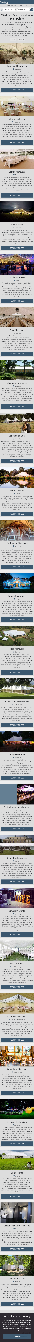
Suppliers (10, 5)
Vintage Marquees (17, 754)
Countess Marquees (17, 1016)
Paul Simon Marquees (17, 543)
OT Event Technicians (17, 1122)
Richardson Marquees (17, 1069)
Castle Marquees (17, 277)
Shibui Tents (17, 1173)
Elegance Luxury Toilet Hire (17, 1225)
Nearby (20, 39)
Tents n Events (17, 490)
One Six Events (17, 224)
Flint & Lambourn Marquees (17, 807)
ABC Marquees (17, 963)
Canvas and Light (17, 436)
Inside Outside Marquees (17, 701)
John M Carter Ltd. (17, 119)
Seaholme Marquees (17, 858)
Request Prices (17, 90)
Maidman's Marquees (17, 383)
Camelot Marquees (17, 596)
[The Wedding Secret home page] (4, 2)
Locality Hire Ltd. (17, 1278)
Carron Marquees (17, 172)
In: (16, 10)
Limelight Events (17, 911)
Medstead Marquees (17, 66)
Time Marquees (17, 330)
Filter (12, 39)
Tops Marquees (17, 649)
